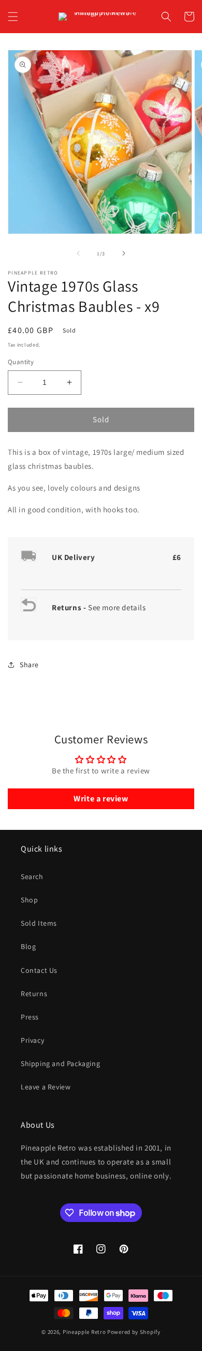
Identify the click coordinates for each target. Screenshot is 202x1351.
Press (30, 1017)
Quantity (21, 361)
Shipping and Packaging (60, 1063)
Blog (28, 946)
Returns (34, 993)
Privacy (32, 1040)
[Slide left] (78, 253)
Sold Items (39, 923)
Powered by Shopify (134, 1331)
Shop (29, 899)
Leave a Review (45, 1086)
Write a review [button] (101, 798)
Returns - (70, 607)
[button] (13, 16)
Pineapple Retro (84, 1331)
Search (32, 876)
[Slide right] (123, 253)
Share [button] (29, 664)
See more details (117, 607)
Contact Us (39, 970)
